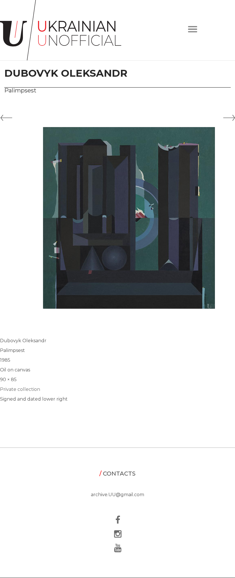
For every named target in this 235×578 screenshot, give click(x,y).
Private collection (20, 389)
